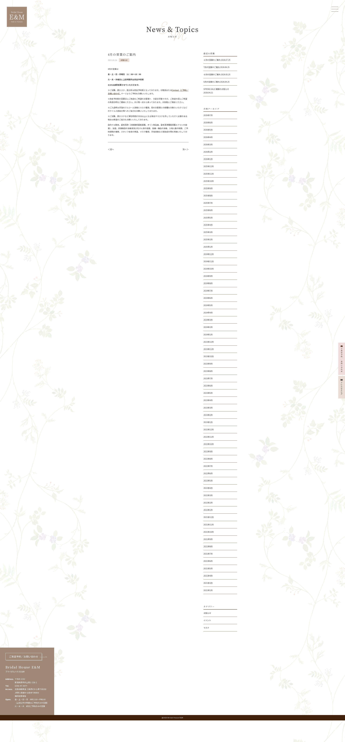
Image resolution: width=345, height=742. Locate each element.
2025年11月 (208, 173)
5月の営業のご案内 (211, 81)
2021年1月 (208, 590)
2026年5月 (208, 129)
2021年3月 (208, 583)
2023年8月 (208, 371)
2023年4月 (208, 400)
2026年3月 (208, 144)
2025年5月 (208, 217)
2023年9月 (208, 363)
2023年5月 (208, 393)
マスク (206, 627)
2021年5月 (208, 568)
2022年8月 (208, 458)
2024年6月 (208, 298)
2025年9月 (208, 188)
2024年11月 (208, 261)
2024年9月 (208, 276)
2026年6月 (208, 122)
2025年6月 (208, 210)
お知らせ (124, 60)
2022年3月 (208, 495)
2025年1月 (208, 246)
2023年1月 (208, 422)
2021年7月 (208, 553)
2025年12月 (208, 166)
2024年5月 (208, 305)
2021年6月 (208, 561)
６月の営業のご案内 (211, 74)
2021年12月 (208, 517)
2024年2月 (208, 327)
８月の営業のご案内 (211, 60)
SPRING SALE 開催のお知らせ (216, 89)
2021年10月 (208, 532)
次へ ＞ (186, 149)
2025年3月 (208, 232)
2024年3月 (208, 319)
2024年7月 (208, 290)
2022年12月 (208, 429)
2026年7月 (208, 115)
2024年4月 (208, 312)
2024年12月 (208, 254)
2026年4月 (208, 137)
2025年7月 (208, 203)
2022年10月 (208, 444)
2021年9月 (208, 539)
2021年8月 (208, 546)
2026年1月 (208, 159)
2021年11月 (208, 524)
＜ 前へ (111, 149)
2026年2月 (208, 151)
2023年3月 (208, 407)
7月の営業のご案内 (211, 67)
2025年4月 (208, 225)
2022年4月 (208, 488)
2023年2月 (208, 415)
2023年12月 (208, 341)
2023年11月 (208, 349)
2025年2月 (208, 239)
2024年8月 (208, 283)
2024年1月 (208, 334)
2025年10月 (208, 181)
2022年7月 (208, 466)
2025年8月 (208, 195)
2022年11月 (208, 436)
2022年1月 (208, 510)
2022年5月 (208, 480)
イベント (207, 620)
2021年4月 (208, 575)
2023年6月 (208, 385)
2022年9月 (208, 451)
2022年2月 (208, 502)
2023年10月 (208, 356)
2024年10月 (208, 268)
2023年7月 (208, 378)
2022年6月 (208, 473)
